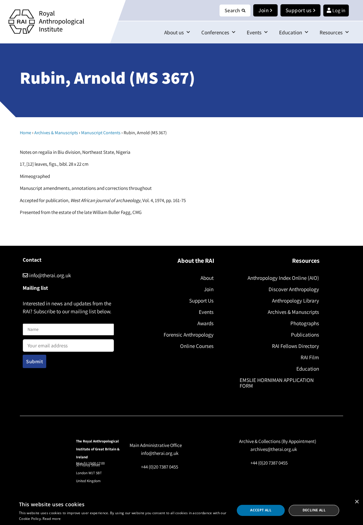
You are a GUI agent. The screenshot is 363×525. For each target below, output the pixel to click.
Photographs (304, 323)
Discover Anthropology (294, 289)
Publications (305, 334)
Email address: (37, 337)
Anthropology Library (295, 300)
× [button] (356, 502)
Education (290, 32)
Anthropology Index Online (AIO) (283, 277)
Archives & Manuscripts (56, 133)
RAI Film (310, 357)
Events (254, 32)
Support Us (201, 300)
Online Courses (197, 346)
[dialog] (181, 510)
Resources (331, 32)
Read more (52, 518)
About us (174, 32)
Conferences (215, 32)
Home (25, 133)
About (207, 277)
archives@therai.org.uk (273, 449)
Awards (205, 323)
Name (29, 320)
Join (209, 289)
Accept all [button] (260, 510)
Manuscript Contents (101, 133)
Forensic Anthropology (189, 334)
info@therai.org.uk (49, 275)
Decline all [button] (314, 510)
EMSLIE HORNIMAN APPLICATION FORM (277, 383)
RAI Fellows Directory (295, 346)
